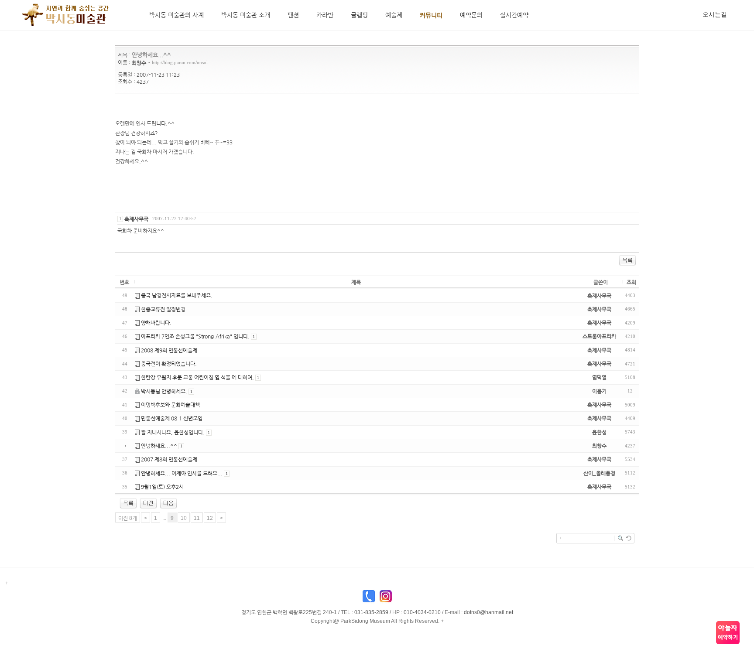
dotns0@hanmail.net (488, 612)
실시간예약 (514, 14)
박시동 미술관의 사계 (176, 14)
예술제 (393, 14)
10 (184, 518)
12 (210, 518)
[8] (148, 503)
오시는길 (715, 14)
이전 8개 (127, 518)
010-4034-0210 (422, 612)
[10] (168, 503)
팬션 (293, 14)
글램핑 (359, 14)
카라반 (324, 14)
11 (197, 518)
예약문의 (471, 14)
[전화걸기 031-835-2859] (368, 598)
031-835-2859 (371, 612)
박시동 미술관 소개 (245, 14)
